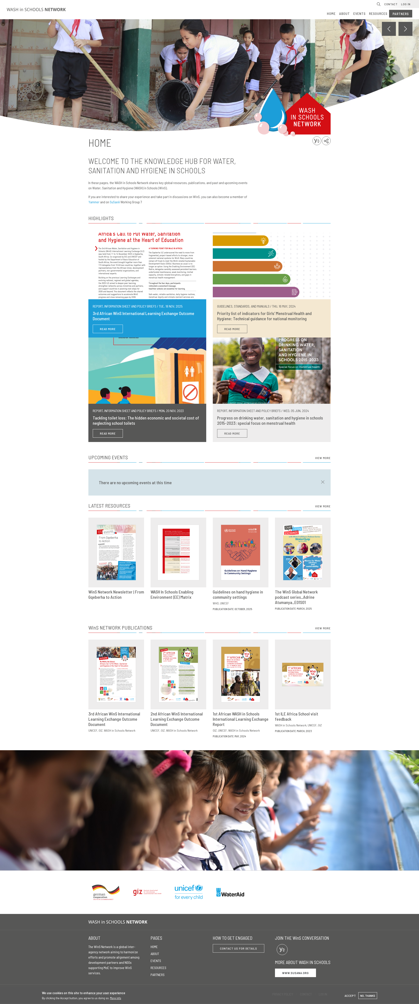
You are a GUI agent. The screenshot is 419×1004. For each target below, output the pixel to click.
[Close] (321, 482)
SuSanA (115, 202)
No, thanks (367, 995)
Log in (405, 4)
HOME (331, 13)
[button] (405, 29)
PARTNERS (401, 14)
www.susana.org (295, 973)
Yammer (94, 202)
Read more (108, 329)
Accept (350, 995)
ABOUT (344, 13)
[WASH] (118, 922)
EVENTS (359, 13)
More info (115, 998)
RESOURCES (378, 13)
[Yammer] (282, 949)
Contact (391, 4)
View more (323, 458)
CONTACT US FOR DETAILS (238, 948)
